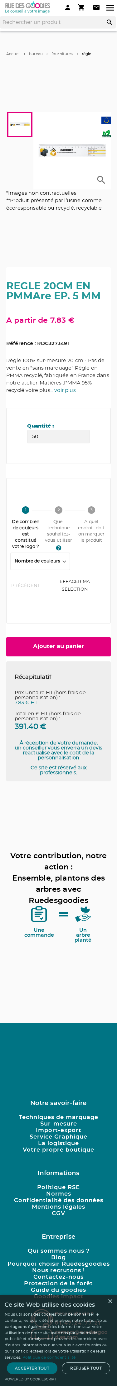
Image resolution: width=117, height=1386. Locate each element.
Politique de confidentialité (49, 1357)
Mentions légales (58, 1207)
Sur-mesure (58, 1124)
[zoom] (101, 180)
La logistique (58, 1143)
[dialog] (58, 1340)
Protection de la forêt (58, 1283)
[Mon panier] (82, 7)
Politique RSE (58, 1187)
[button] (72, 150)
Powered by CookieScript (30, 1379)
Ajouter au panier (58, 646)
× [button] (110, 1301)
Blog (58, 1257)
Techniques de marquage (58, 1117)
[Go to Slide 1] (19, 124)
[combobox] (40, 561)
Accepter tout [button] (32, 1368)
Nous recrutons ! (58, 1270)
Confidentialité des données (58, 1200)
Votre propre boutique (58, 1150)
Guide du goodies (58, 1290)
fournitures (62, 54)
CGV (58, 1213)
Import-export (58, 1130)
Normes (58, 1194)
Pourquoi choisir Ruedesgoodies (58, 1264)
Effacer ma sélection (75, 586)
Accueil (13, 54)
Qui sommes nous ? (59, 1251)
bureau (36, 54)
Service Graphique (58, 1137)
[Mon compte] (67, 7)
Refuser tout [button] (86, 1368)
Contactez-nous (58, 1277)
